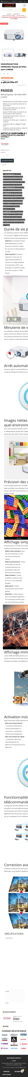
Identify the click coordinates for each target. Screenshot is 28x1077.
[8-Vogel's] (14, 1035)
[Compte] (25, 1)
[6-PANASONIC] (4, 1035)
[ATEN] (23, 1035)
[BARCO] (23, 1039)
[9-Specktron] (14, 1048)
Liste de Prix (14, 1)
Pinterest (7, 73)
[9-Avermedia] (14, 1044)
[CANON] (23, 1048)
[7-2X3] (4, 1039)
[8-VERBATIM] (4, 1048)
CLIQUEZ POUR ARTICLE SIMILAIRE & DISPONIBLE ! (13, 136)
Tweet (4, 73)
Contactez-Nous (5, 1)
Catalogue (21, 1)
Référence (3, 150)
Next (27, 55)
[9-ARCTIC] (14, 1039)
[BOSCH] (23, 1044)
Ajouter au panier (7, 160)
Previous (1, 55)
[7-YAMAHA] (4, 1044)
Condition (15, 1021)
